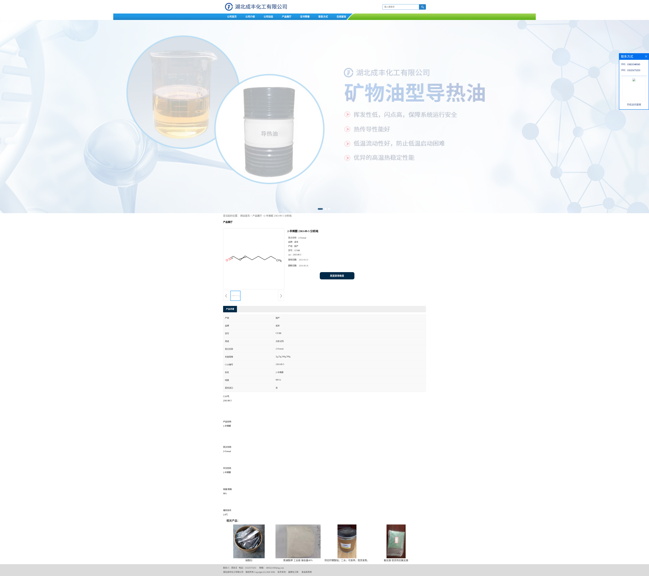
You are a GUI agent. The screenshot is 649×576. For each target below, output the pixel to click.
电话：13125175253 (247, 568)
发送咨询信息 (337, 275)
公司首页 (232, 16)
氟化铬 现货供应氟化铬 (396, 560)
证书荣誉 (305, 16)
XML (273, 572)
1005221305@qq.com (275, 568)
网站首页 (245, 216)
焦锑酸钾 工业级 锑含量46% (298, 560)
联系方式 (323, 16)
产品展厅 (286, 16)
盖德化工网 (293, 572)
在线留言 (341, 16)
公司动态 (268, 16)
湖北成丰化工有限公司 (233, 572)
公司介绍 (250, 16)
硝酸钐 (249, 560)
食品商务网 (307, 572)
